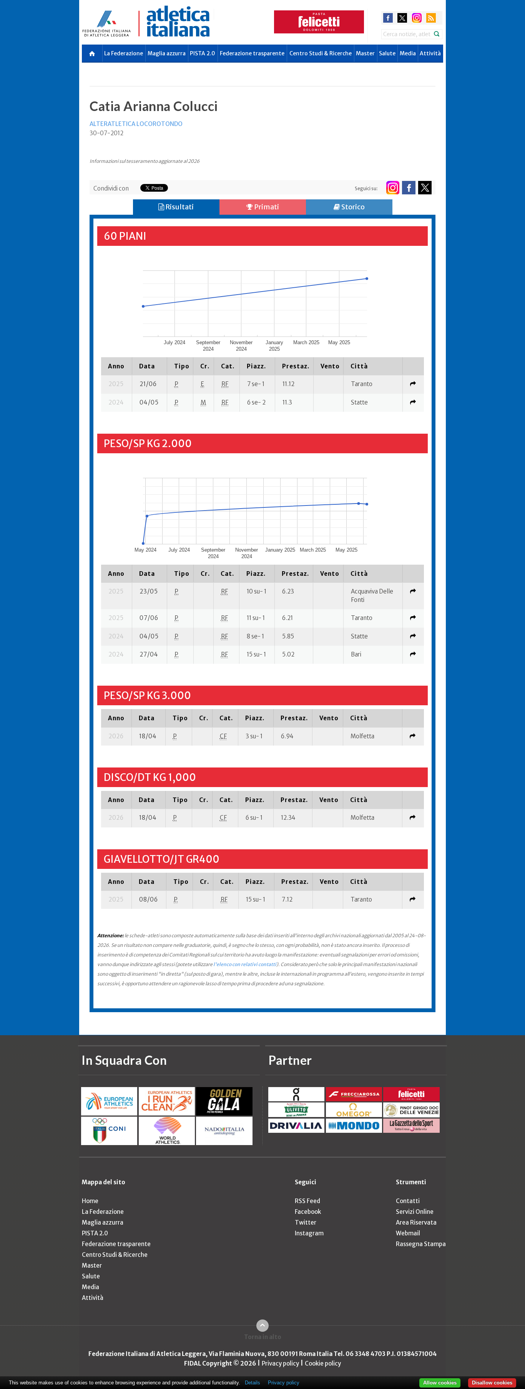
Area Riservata (416, 1222)
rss (431, 18)
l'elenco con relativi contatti (244, 964)
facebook (388, 18)
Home (90, 1201)
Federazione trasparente (252, 53)
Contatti (408, 1201)
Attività (430, 53)
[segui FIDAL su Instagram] (392, 187)
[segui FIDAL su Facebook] (408, 187)
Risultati (179, 206)
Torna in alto (262, 1337)
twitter (402, 18)
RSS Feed (307, 1201)
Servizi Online (415, 1211)
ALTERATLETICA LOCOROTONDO (136, 124)
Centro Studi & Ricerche (320, 53)
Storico (352, 206)
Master (365, 53)
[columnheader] (116, 366)
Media (408, 53)
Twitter (305, 1222)
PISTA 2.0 (202, 53)
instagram (417, 18)
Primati (266, 206)
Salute (387, 53)
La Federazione (123, 53)
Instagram (309, 1233)
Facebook (308, 1211)
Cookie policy (323, 1363)
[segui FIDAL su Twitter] (425, 187)
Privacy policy (280, 1363)
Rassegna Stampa (421, 1244)
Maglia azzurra (167, 53)
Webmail (408, 1233)
